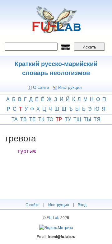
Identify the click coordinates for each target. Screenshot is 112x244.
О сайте (41, 87)
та (15, 119)
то (50, 119)
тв (23, 119)
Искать (89, 46)
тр (59, 119)
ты (87, 119)
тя (97, 119)
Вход (82, 204)
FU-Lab (53, 217)
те (32, 119)
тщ (77, 119)
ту (68, 119)
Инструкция (70, 87)
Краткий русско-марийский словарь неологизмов (56, 68)
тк (41, 119)
